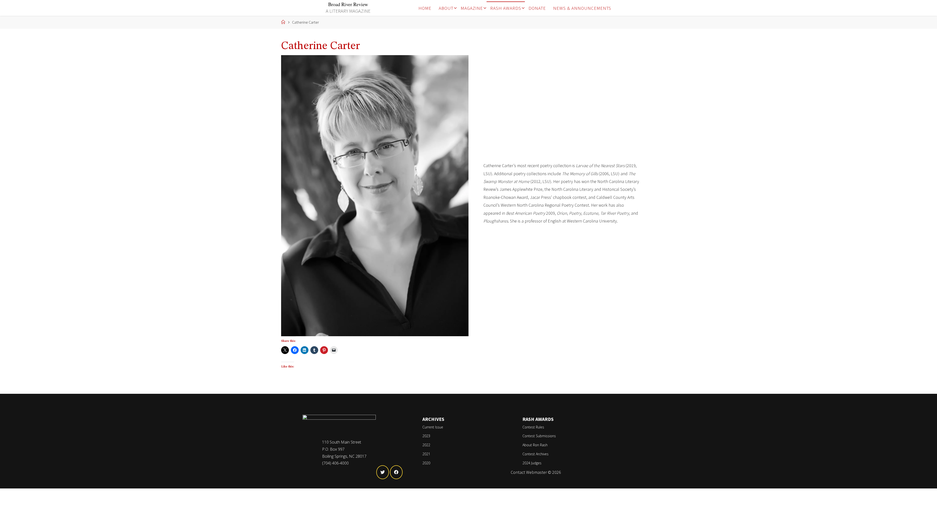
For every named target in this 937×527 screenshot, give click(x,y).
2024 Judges (531, 463)
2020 (426, 463)
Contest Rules (533, 427)
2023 (426, 436)
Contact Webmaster (529, 472)
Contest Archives (535, 454)
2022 (426, 445)
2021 (426, 454)
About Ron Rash (535, 445)
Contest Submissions (539, 436)
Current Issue (432, 427)
